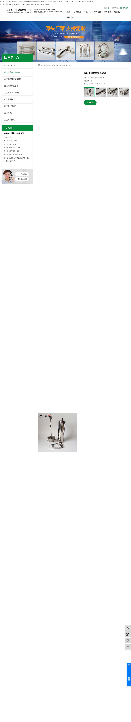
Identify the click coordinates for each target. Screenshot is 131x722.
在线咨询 (24, 174)
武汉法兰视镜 (9, 66)
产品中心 (87, 12)
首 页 (53, 65)
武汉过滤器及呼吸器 (12, 72)
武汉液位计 (8, 113)
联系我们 (70, 17)
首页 (69, 12)
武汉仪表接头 (9, 120)
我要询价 (90, 103)
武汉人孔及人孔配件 (12, 93)
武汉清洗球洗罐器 (11, 86)
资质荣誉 (107, 12)
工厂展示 (97, 12)
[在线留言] (128, 640)
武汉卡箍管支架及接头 (13, 79)
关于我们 (77, 12)
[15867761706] (128, 628)
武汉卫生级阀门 (10, 106)
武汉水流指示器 (10, 99)
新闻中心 (117, 12)
